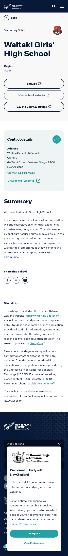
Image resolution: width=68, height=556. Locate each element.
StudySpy (37, 343)
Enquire (32, 83)
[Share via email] (25, 280)
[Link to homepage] (34, 426)
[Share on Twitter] (16, 280)
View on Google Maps (21, 172)
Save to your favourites (32, 106)
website (49, 383)
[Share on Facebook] (7, 280)
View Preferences (34, 543)
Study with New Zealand (43, 315)
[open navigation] (62, 6)
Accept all (34, 533)
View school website (20, 180)
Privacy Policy (28, 524)
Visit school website (31, 95)
